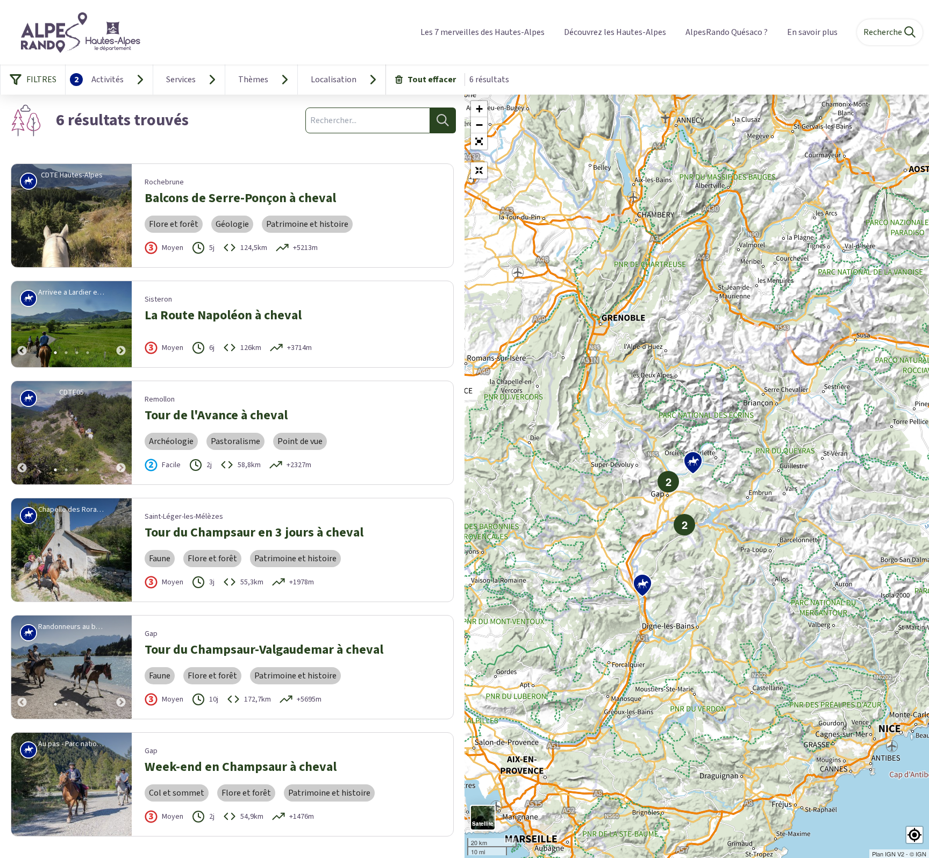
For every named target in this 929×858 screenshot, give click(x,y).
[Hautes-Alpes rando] (73, 32)
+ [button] (479, 109)
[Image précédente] (22, 324)
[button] (479, 141)
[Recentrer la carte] (479, 170)
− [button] (479, 125)
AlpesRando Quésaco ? (726, 32)
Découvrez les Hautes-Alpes (615, 32)
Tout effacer (432, 79)
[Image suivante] (121, 324)
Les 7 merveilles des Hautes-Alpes (482, 32)
